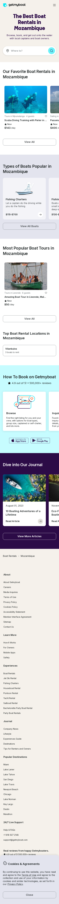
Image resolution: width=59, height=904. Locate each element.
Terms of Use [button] (28, 875)
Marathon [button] (7, 814)
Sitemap (7, 622)
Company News (10, 729)
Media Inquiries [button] (10, 592)
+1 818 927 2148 (11, 835)
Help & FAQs (9, 830)
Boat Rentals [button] (9, 673)
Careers (7, 587)
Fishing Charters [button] (11, 683)
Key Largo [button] (8, 804)
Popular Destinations (15, 756)
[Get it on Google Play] (40, 441)
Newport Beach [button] (10, 789)
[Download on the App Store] (18, 441)
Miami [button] (6, 764)
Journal (7, 721)
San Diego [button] (8, 779)
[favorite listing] (46, 116)
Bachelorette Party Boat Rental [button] (17, 708)
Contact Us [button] (8, 627)
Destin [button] (6, 809)
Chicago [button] (7, 794)
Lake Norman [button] (9, 799)
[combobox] (24, 51)
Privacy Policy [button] (15, 884)
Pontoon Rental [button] (10, 693)
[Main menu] (54, 5)
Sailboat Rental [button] (10, 703)
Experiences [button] (10, 665)
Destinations (9, 744)
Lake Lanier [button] (8, 769)
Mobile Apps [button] (9, 652)
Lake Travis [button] (8, 784)
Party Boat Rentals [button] (12, 713)
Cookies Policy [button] (10, 607)
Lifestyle (7, 734)
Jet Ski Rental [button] (9, 678)
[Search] (51, 50)
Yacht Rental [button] (9, 698)
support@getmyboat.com (15, 840)
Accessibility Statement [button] (14, 612)
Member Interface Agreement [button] (17, 617)
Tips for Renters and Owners (17, 749)
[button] (25, 99)
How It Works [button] (9, 642)
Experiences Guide (12, 739)
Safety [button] (6, 657)
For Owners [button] (8, 647)
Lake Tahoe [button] (9, 774)
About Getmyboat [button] (11, 582)
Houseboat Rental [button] (11, 688)
